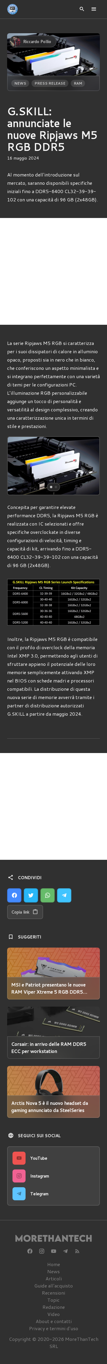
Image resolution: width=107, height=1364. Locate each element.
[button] (17, 466)
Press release (49, 83)
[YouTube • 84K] (53, 1251)
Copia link (20, 912)
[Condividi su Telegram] (64, 895)
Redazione (54, 1306)
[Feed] (77, 1251)
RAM (78, 83)
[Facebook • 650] (30, 1251)
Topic (53, 1299)
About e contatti (54, 1321)
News (20, 83)
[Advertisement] (53, 271)
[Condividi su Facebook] (14, 895)
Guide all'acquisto (53, 1285)
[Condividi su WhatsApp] (47, 895)
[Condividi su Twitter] (31, 895)
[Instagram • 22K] (42, 1251)
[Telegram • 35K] (65, 1251)
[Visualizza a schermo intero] (90, 485)
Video (53, 1314)
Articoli (53, 1278)
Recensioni (53, 1292)
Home (53, 1264)
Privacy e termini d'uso (53, 1328)
